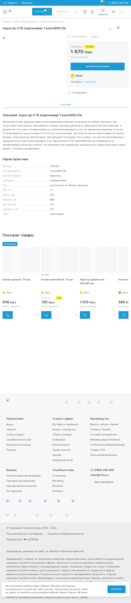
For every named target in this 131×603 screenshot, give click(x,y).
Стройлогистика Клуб (18, 439)
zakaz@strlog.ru (99, 475)
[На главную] (18, 11)
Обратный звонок (103, 482)
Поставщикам (14, 491)
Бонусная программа (18, 444)
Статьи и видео (15, 434)
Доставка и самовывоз (65, 424)
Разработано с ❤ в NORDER (22, 539)
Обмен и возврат (62, 434)
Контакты (57, 491)
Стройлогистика (63, 470)
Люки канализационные (103, 455)
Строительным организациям (23, 475)
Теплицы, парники (100, 429)
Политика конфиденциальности (66, 533)
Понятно (116, 589)
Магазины (58, 480)
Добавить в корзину (98, 66)
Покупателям (14, 418)
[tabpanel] (65, 164)
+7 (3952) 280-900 (102, 470)
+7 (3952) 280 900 (118, 2)
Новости (11, 429)
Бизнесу (11, 470)
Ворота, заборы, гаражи (104, 424)
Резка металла (60, 444)
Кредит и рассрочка (64, 429)
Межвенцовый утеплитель (105, 439)
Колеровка (58, 439)
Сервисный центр (62, 460)
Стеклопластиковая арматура (107, 444)
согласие (22, 592)
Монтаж (56, 455)
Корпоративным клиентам (21, 486)
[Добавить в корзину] (8, 315)
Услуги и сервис (62, 418)
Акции (9, 424)
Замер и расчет (61, 449)
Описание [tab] (65, 105)
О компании (59, 475)
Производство (99, 418)
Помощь (11, 449)
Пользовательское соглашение (24, 533)
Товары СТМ (97, 449)
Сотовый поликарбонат (103, 434)
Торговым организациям (20, 480)
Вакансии (57, 486)
